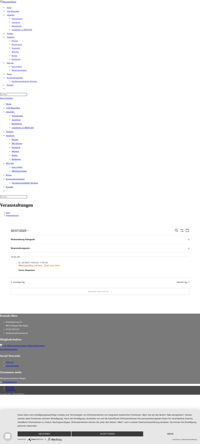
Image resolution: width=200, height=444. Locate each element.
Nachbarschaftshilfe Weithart (25, 183)
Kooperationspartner (15, 179)
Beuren (15, 139)
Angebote (16, 120)
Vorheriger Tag (19, 282)
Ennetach (16, 147)
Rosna (14, 155)
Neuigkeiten (17, 116)
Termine (9, 131)
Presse (9, 175)
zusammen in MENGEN (23, 127)
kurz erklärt (17, 167)
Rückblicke (17, 123)
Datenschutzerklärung (189, 439)
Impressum (10, 387)
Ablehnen (44, 433)
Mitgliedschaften (19, 171)
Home (8, 104)
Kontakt (9, 187)
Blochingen (17, 143)
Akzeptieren (107, 433)
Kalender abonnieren (98, 291)
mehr (170, 433)
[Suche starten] (29, 197)
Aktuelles (10, 112)
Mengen (15, 151)
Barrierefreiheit (11, 390)
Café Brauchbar (13, 108)
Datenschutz (10, 389)
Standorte (10, 135)
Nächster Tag (182, 282)
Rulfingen (16, 159)
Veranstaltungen (12, 215)
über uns (10, 163)
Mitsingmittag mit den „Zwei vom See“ (40, 265)
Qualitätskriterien (9, 382)
